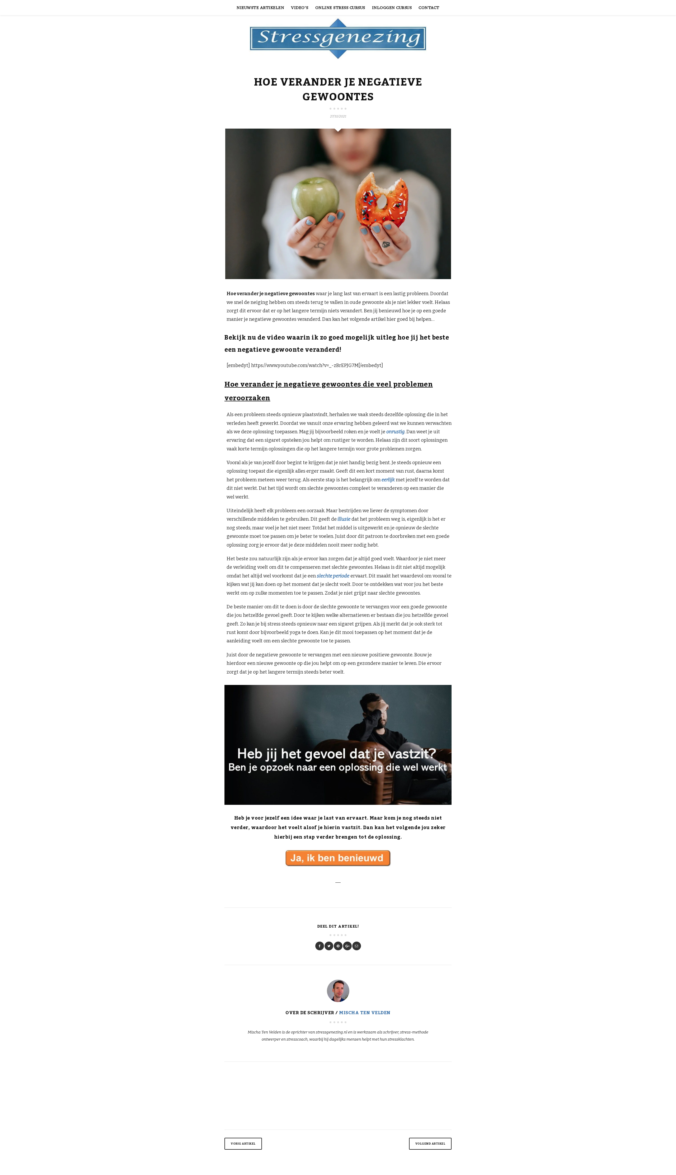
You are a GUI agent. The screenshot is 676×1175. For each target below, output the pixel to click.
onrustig (395, 432)
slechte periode (333, 576)
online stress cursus (340, 7)
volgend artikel (430, 1143)
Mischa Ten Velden (365, 1012)
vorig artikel (243, 1143)
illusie (343, 519)
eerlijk (388, 480)
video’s (299, 7)
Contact (429, 7)
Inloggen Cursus (392, 7)
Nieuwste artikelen (260, 7)
